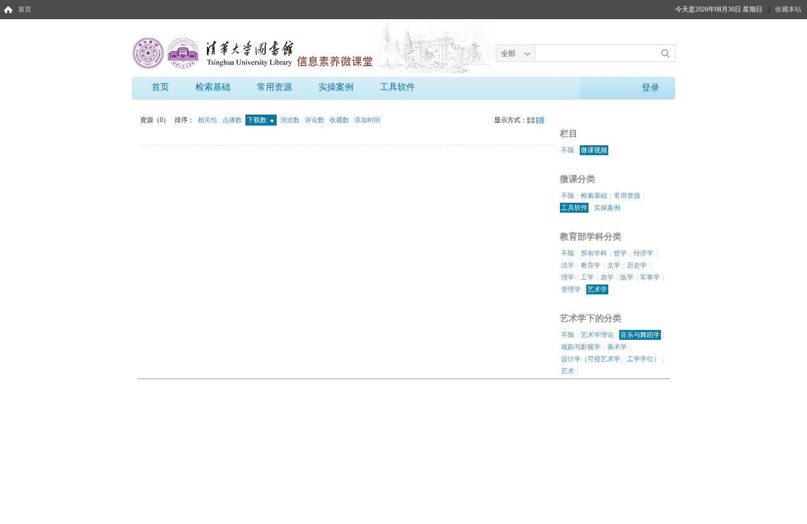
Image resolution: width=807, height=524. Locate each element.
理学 (567, 277)
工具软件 (397, 87)
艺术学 (597, 289)
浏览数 (290, 120)
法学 (567, 265)
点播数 (233, 120)
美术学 (617, 347)
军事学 (650, 277)
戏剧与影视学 (581, 347)
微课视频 (594, 150)
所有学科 (594, 253)
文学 (613, 265)
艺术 (567, 371)
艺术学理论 (597, 335)
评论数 (315, 120)
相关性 (208, 120)
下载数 (257, 120)
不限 (567, 150)
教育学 (591, 265)
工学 (587, 277)
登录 (650, 87)
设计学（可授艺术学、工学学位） (610, 359)
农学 (607, 277)
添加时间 (367, 120)
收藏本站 (788, 9)
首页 (24, 9)
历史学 (637, 265)
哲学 (620, 253)
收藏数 (340, 120)
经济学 (643, 253)
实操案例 (336, 87)
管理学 (571, 289)
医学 (627, 277)
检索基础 (213, 87)
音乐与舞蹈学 (640, 335)
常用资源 (274, 87)
